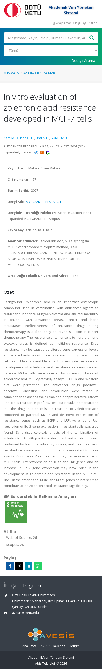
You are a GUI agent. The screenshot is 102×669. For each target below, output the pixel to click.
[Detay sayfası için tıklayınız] (16, 511)
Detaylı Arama (83, 60)
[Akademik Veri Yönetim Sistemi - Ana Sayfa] (23, 10)
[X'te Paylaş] (19, 566)
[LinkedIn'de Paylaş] (28, 566)
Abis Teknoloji (45, 663)
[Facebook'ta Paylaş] (10, 566)
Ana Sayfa (11, 72)
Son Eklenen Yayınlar (39, 72)
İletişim (74, 646)
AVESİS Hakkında (53, 646)
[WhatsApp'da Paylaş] (38, 566)
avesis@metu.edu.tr (27, 613)
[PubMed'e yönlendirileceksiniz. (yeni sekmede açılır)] (36, 152)
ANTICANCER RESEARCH (43, 201)
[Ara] (91, 37)
